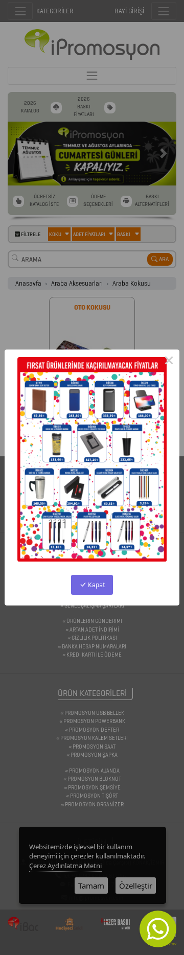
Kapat (95, 584)
